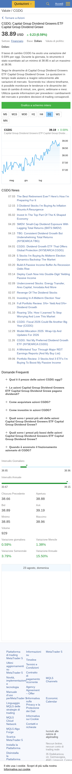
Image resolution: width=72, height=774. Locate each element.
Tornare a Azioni (15, 17)
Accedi (59, 3)
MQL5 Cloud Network (11, 721)
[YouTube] (48, 726)
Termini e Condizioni (32, 666)
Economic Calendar (52, 700)
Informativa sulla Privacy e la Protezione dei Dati (33, 705)
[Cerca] (48, 4)
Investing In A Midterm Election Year (38, 297)
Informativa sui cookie (17, 769)
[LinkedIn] (54, 726)
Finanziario (17, 41)
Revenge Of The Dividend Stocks (37, 292)
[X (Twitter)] (60, 719)
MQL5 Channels (51, 679)
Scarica (14, 738)
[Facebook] (48, 719)
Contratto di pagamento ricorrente (33, 677)
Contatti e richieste (32, 725)
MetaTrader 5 (54, 651)
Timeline (31, 659)
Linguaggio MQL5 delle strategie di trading (13, 707)
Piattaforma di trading (14, 655)
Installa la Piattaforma (13, 746)
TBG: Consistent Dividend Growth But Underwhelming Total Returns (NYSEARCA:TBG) (40, 237)
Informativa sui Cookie (33, 717)
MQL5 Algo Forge (13, 730)
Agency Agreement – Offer (33, 690)
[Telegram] (54, 719)
